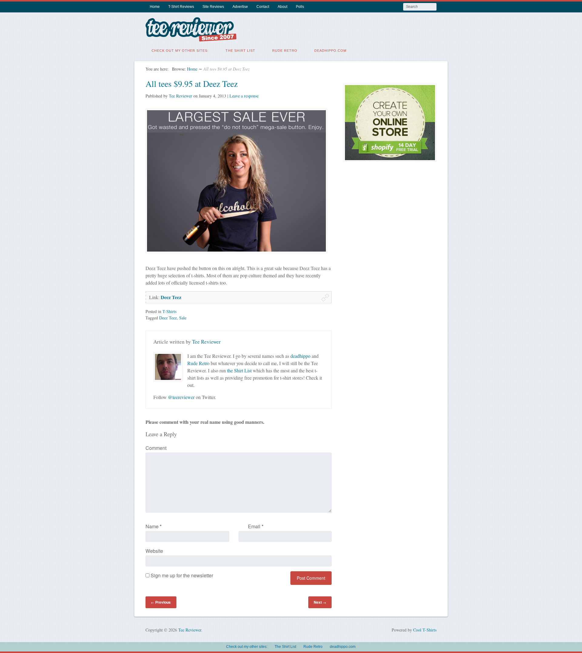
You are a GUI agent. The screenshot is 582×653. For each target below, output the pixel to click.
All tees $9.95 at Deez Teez (192, 83)
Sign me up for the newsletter (181, 575)
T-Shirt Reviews (181, 7)
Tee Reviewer (180, 96)
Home (155, 7)
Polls (300, 7)
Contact (262, 7)
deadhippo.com (330, 50)
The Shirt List (240, 50)
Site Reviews (213, 7)
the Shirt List (239, 370)
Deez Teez (171, 297)
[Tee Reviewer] (191, 37)
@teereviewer (181, 397)
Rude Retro (284, 50)
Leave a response (244, 96)
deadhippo (300, 356)
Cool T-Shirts (424, 630)
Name (154, 526)
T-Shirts (169, 311)
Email (255, 526)
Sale (182, 318)
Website (154, 550)
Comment (156, 447)
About (282, 7)
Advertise (240, 7)
